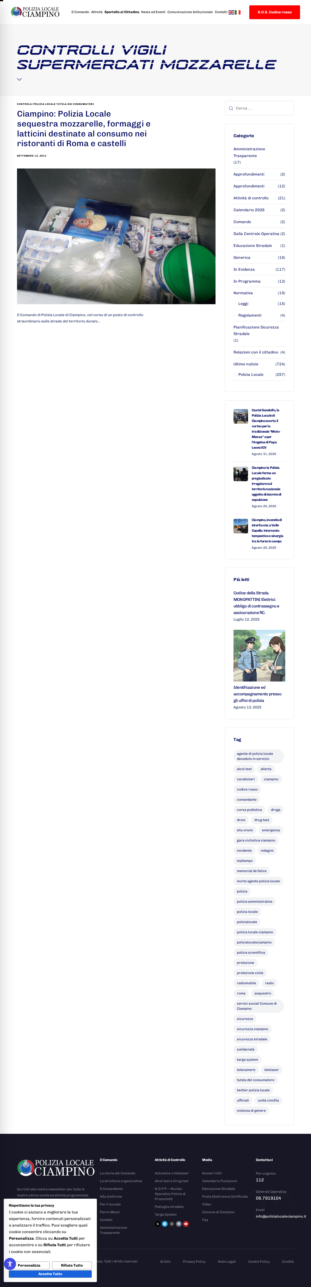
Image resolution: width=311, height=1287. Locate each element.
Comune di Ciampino (218, 1212)
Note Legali (227, 1262)
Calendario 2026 (249, 210)
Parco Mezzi (110, 1212)
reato (269, 983)
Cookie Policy (259, 1262)
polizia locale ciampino (255, 932)
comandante (247, 800)
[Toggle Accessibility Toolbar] (10, 1263)
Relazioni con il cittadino (255, 352)
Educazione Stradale (252, 245)
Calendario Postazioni (219, 1181)
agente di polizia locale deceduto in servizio (255, 756)
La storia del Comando (117, 1173)
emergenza (271, 830)
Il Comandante (111, 1189)
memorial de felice (252, 871)
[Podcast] (179, 1224)
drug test (261, 820)
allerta (266, 769)
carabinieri (246, 779)
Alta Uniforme (111, 1196)
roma (241, 993)
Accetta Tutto (50, 1274)
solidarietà (245, 1049)
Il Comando (80, 12)
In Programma (247, 281)
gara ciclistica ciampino (256, 840)
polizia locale (247, 912)
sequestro (262, 993)
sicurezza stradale (252, 1039)
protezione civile (250, 973)
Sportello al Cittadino (121, 12)
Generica (242, 257)
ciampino (271, 779)
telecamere (246, 1070)
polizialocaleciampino (254, 942)
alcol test (244, 769)
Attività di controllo (250, 198)
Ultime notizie (245, 364)
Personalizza (29, 1265)
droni (241, 820)
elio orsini (245, 830)
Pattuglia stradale (169, 1207)
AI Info (165, 1262)
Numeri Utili (212, 1173)
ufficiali (243, 1100)
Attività (97, 12)
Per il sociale (110, 1204)
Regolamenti (249, 315)
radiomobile (246, 983)
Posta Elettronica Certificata (225, 1196)
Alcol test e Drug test (172, 1181)
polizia (242, 891)
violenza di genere (251, 1111)
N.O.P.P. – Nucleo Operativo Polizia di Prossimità (170, 1194)
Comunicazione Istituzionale (190, 12)
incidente (244, 851)
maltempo (245, 861)
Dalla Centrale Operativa (256, 233)
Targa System (166, 1214)
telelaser (271, 1070)
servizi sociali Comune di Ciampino (257, 1006)
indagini (267, 851)
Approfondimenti (248, 174)
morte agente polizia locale (258, 881)
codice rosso (247, 789)
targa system (247, 1060)
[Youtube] (186, 1224)
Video (206, 1204)
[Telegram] (165, 1224)
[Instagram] (172, 1224)
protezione (245, 963)
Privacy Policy (194, 1262)
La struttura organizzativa (121, 1181)
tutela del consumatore (255, 1080)
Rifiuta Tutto (72, 1265)
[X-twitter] (158, 1224)
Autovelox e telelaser (172, 1173)
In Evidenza (244, 269)
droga (275, 810)
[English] (231, 12)
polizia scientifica (251, 953)
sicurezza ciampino (252, 1029)
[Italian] (238, 12)
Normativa (243, 293)
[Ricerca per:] (259, 108)
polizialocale (247, 922)
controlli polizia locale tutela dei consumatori (55, 104)
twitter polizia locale (253, 1090)
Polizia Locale (250, 374)
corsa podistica (249, 810)
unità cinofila (268, 1100)
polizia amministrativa (254, 902)
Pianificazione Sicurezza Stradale (256, 330)
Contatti (221, 12)
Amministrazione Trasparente (249, 152)
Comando (242, 221)
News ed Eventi (153, 12)
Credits (288, 1262)
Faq (205, 1220)
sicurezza (245, 1019)
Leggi (243, 303)
